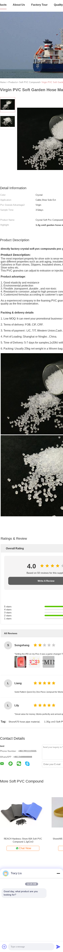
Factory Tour (39, 4)
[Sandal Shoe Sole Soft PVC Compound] (23, 812)
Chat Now (25, 848)
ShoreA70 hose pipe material (24, 721)
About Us (19, 4)
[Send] (58, 946)
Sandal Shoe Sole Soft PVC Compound (23, 839)
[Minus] (58, 873)
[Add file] (4, 946)
